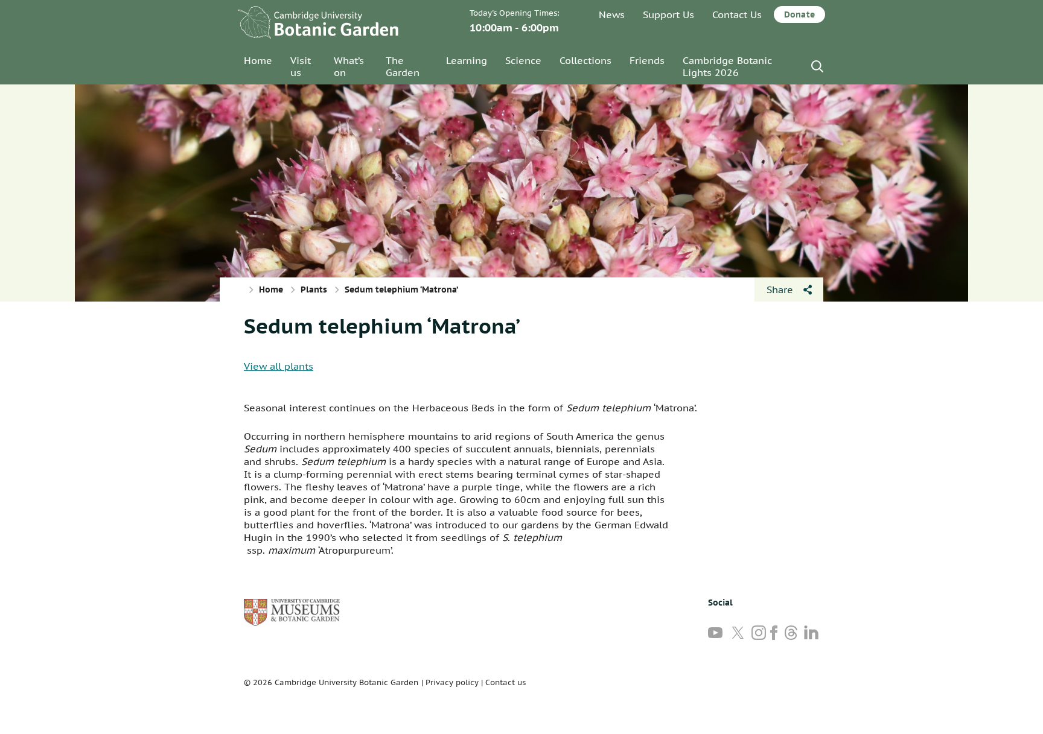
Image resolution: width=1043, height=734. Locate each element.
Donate (799, 14)
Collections (585, 60)
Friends (647, 60)
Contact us (505, 682)
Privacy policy (452, 682)
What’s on (349, 66)
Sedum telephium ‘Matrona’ (382, 325)
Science (523, 60)
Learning (466, 60)
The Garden (402, 66)
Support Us (668, 14)
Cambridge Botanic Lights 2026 (727, 66)
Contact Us (737, 14)
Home (258, 60)
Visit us (300, 66)
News (612, 14)
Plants (314, 289)
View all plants (278, 366)
